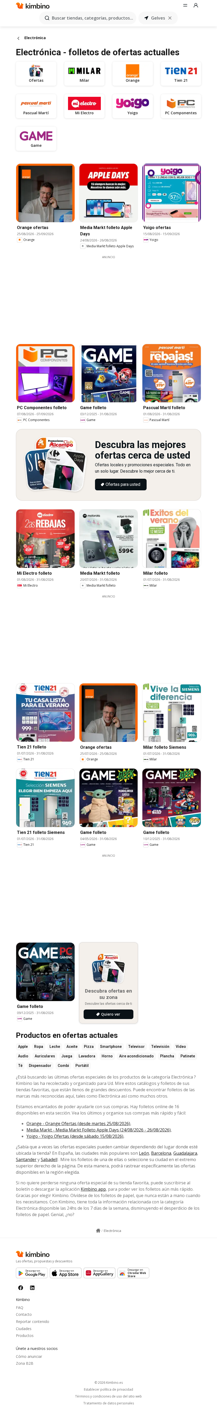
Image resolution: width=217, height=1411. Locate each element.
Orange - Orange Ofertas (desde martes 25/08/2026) (78, 1123)
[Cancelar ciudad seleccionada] (170, 18)
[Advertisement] (112, 296)
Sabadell (49, 1159)
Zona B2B (24, 1363)
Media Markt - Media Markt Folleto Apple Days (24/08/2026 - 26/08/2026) (98, 1130)
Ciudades (23, 1328)
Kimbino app (93, 1189)
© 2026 (108, 1382)
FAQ (19, 1307)
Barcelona (161, 1153)
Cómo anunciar (29, 1356)
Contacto (24, 1314)
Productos (25, 1335)
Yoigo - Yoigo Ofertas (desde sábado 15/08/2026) (74, 1136)
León (144, 1153)
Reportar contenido (32, 1321)
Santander (26, 1159)
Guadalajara (185, 1153)
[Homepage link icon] (98, 1231)
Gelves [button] (158, 18)
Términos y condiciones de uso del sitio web (108, 1396)
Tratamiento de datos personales (108, 1403)
